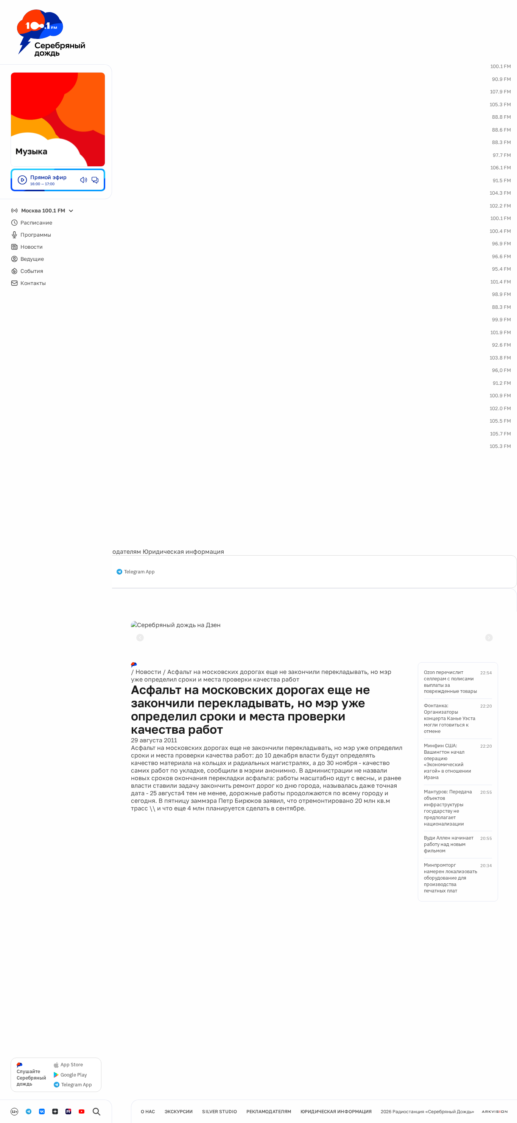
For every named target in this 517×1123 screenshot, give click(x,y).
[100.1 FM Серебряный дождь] (51, 33)
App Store (72, 1065)
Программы (35, 234)
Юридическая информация (183, 551)
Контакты (33, 283)
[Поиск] (96, 1111)
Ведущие (32, 259)
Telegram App (139, 572)
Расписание (36, 222)
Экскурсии (179, 1111)
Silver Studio (219, 1111)
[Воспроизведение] (22, 180)
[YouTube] (81, 1111)
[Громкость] (83, 180)
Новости (31, 246)
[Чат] (95, 180)
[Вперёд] (489, 637)
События (31, 271)
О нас (148, 1111)
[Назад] (140, 637)
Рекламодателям (115, 551)
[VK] (42, 1111)
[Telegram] (28, 1111)
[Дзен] (55, 1111)
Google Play (74, 1075)
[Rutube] (68, 1111)
